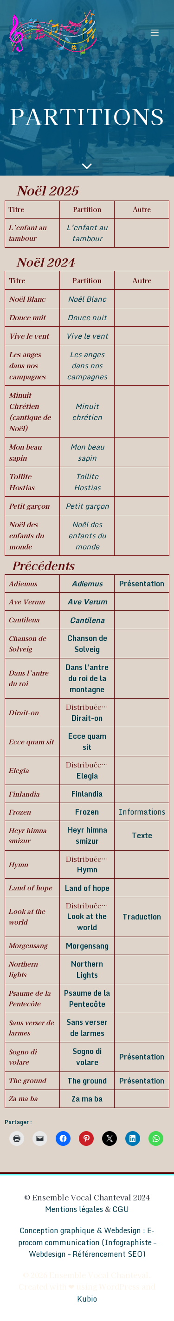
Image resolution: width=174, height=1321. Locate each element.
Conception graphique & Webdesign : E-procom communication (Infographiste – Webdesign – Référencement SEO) (87, 1242)
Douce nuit (87, 317)
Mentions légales (74, 1209)
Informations (142, 812)
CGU (120, 1209)
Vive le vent (87, 336)
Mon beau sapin (87, 452)
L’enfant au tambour (87, 232)
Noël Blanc (87, 299)
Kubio (87, 1299)
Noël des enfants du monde (87, 535)
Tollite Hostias (87, 481)
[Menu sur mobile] (154, 32)
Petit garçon (87, 506)
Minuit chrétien (87, 411)
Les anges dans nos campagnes (87, 365)
